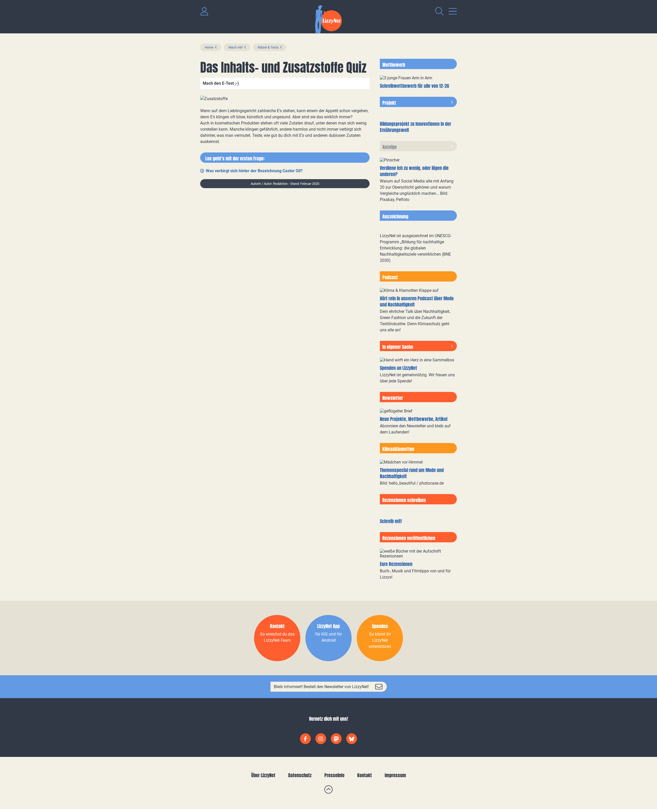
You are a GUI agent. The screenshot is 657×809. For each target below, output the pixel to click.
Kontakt (364, 775)
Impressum (395, 775)
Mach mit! (235, 47)
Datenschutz (300, 775)
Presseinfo (334, 775)
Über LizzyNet (263, 775)
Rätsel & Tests (268, 47)
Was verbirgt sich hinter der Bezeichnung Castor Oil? (254, 170)
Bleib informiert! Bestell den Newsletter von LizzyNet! (321, 686)
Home (209, 47)
